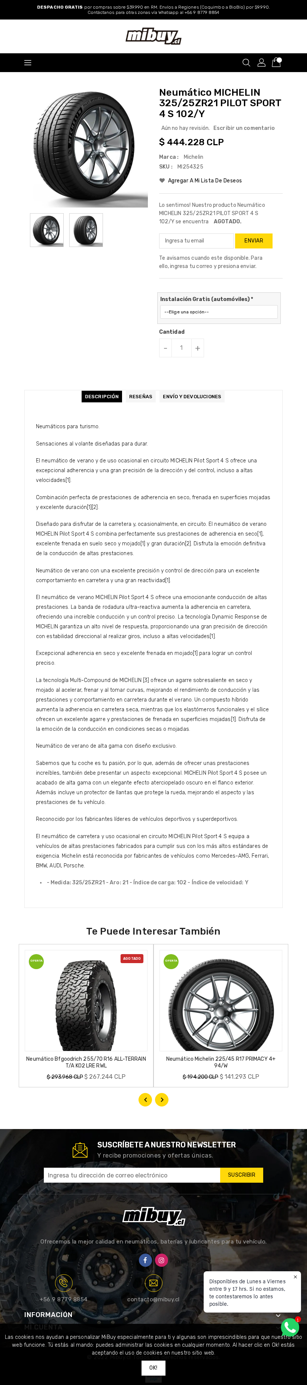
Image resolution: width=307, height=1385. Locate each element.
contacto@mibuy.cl (153, 1299)
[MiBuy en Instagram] (161, 1260)
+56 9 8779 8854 (64, 1299)
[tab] (102, 396)
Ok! (153, 1368)
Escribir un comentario (244, 128)
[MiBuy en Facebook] (145, 1260)
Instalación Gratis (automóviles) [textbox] (206, 299)
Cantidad (172, 332)
